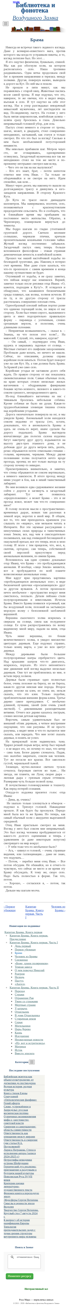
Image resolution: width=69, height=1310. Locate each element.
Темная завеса (23, 966)
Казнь (18, 1032)
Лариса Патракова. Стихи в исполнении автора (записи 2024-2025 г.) (20, 1153)
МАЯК (16, 2)
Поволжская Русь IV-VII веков (18, 1178)
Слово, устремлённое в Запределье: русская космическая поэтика (17, 1110)
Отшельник (22, 1011)
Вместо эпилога (24, 1053)
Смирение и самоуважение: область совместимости (20, 1128)
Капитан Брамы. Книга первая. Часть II (34, 987)
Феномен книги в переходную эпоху (21, 1195)
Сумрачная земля (25, 1018)
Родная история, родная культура (18, 1088)
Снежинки (21, 959)
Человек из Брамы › (58, 908)
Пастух (19, 980)
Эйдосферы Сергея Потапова (21, 1200)
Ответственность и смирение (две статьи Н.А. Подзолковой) (21, 1143)
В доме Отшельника (27, 1015)
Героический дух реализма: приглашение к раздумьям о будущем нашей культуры (20, 1170)
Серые (19, 1022)
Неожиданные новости (29, 1039)
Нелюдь (19, 977)
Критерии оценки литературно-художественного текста (18, 1186)
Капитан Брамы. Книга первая (23, 932)
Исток (18, 1050)
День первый (23, 946)
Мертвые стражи (25, 1004)
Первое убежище (25, 949)
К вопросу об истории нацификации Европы (17, 1222)
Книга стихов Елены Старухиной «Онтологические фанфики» (20, 1096)
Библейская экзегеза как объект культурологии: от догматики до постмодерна (20, 1080)
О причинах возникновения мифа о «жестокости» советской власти (20, 1120)
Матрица (20, 1046)
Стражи (19, 994)
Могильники (22, 1025)
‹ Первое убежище (10, 908)
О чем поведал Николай (29, 970)
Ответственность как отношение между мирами (19, 1135)
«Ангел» (20, 984)
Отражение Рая (24, 998)
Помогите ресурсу (19, 1276)
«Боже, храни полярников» (31, 963)
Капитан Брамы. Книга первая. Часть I (34, 942)
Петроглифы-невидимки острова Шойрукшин (18, 1161)
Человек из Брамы (26, 956)
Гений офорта (12, 1103)
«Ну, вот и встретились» (30, 1043)
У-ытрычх (21, 1008)
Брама (18, 952)
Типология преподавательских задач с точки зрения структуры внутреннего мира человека (20, 1231)
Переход (20, 991)
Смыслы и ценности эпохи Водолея (19, 1205)
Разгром (20, 973)
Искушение (22, 1036)
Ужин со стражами (26, 1001)
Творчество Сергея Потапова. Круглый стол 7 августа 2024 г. (21, 1213)
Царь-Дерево (23, 1029)
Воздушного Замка (35, 17)
